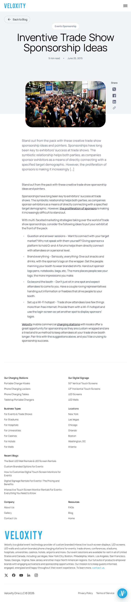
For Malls (9, 446)
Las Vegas (73, 419)
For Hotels (9, 441)
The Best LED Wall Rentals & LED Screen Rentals (30, 461)
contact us (98, 567)
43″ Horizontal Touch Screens (84, 388)
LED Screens (75, 394)
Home (71, 518)
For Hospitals (11, 424)
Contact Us (10, 518)
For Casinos (10, 435)
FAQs (71, 507)
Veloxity (27, 324)
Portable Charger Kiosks (17, 383)
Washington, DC (77, 441)
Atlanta (72, 446)
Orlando (72, 430)
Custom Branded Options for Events (23, 466)
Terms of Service (105, 593)
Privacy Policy (85, 593)
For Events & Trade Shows (18, 414)
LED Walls (73, 399)
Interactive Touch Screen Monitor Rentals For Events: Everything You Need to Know (33, 491)
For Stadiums (11, 419)
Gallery (8, 512)
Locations (73, 408)
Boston (72, 435)
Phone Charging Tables (16, 394)
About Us (9, 507)
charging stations (68, 324)
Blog (70, 512)
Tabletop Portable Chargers (19, 399)
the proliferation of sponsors (78, 208)
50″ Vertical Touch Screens (82, 383)
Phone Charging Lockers (17, 388)
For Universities (12, 430)
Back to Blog (20, 19)
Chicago (72, 424)
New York (73, 414)
